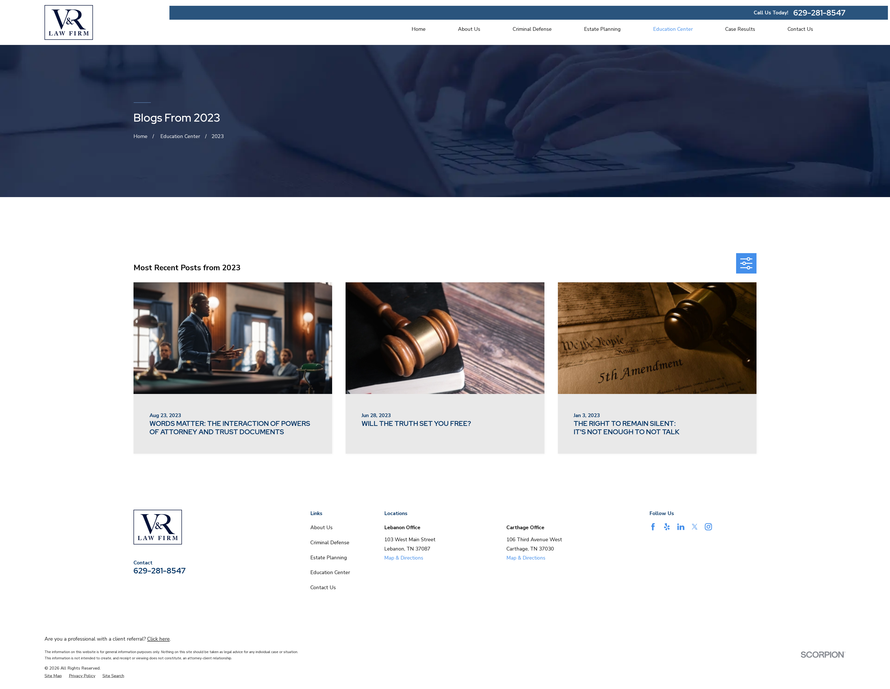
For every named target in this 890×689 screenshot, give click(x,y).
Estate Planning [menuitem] (602, 29)
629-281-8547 (819, 13)
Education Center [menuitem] (673, 29)
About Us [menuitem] (469, 29)
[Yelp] (667, 526)
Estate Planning (328, 557)
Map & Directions (403, 557)
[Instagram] (708, 526)
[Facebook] (653, 526)
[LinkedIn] (680, 526)
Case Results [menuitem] (740, 29)
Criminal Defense (329, 542)
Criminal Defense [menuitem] (532, 29)
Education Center (330, 572)
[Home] (68, 22)
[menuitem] (53, 676)
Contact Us (323, 587)
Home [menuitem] (419, 29)
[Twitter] (694, 526)
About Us (321, 527)
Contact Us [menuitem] (800, 29)
